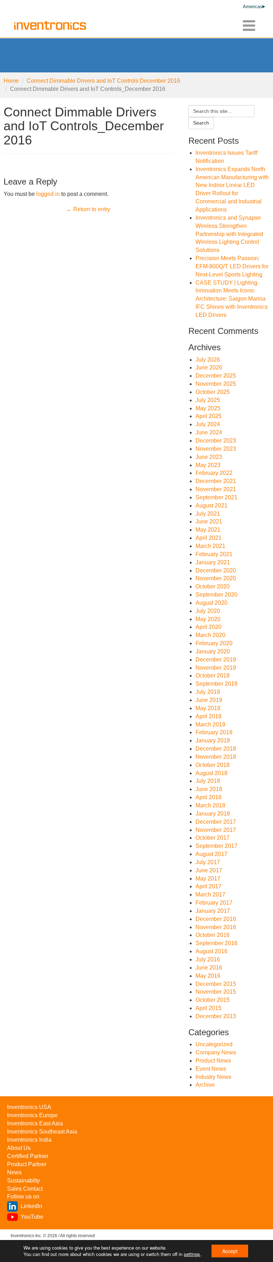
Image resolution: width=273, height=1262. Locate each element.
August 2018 (212, 773)
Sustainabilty (23, 1181)
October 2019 (213, 676)
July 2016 (208, 959)
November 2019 (216, 668)
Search (201, 123)
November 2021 (216, 489)
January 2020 (213, 651)
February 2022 (214, 473)
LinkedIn (31, 1206)
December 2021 (216, 481)
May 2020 (208, 619)
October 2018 (213, 765)
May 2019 (208, 708)
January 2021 (213, 562)
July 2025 (208, 400)
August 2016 (212, 951)
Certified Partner (27, 1156)
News (14, 1172)
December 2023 (216, 441)
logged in (48, 194)
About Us (19, 1148)
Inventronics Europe (32, 1115)
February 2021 (214, 554)
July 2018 (208, 781)
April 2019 (208, 716)
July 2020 (208, 611)
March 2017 (210, 894)
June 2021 (209, 521)
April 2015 (208, 1008)
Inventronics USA (29, 1107)
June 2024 (209, 432)
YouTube (32, 1217)
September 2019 (216, 684)
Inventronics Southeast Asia (42, 1132)
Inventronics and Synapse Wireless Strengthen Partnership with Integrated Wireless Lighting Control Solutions (229, 234)
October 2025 (213, 392)
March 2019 (210, 724)
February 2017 (214, 903)
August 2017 (212, 854)
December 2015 (216, 984)
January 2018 (213, 814)
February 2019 (214, 732)
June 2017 (209, 870)
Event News (211, 1069)
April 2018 (208, 797)
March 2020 (210, 635)
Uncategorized (214, 1044)
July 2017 (208, 862)
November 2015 (216, 992)
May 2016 (208, 976)
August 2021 (212, 506)
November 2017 (216, 830)
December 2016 (216, 919)
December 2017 (216, 822)
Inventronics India (29, 1140)
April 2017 (208, 886)
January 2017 (213, 911)
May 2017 (208, 879)
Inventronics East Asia (35, 1123)
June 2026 (209, 367)
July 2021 (208, 514)
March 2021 (210, 546)
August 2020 (212, 603)
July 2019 (208, 692)
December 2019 (216, 660)
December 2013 (216, 1016)
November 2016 (216, 927)
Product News (213, 1061)
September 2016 (216, 943)
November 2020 (216, 578)
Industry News (213, 1077)
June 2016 (209, 968)
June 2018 (209, 789)
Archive (205, 1085)
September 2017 (216, 846)
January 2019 (213, 740)
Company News (216, 1052)
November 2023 (216, 449)
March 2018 (210, 805)
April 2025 (208, 416)
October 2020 (213, 586)
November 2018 (216, 757)
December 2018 (216, 749)
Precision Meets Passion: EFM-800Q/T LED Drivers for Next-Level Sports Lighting (232, 266)
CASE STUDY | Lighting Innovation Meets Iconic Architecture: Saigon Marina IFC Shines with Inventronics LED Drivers (232, 299)
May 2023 (208, 465)
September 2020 (216, 595)
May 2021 (208, 530)
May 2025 (208, 408)
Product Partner (27, 1164)
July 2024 (208, 424)
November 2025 (216, 384)
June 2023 (209, 457)
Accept (229, 1251)
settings (192, 1254)
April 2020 (208, 627)
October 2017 (213, 838)
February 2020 (214, 643)
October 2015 (213, 1000)
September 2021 (216, 497)
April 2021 (208, 538)
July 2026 (208, 360)
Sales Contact (25, 1189)
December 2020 (216, 570)
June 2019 (209, 700)
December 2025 (216, 376)
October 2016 (213, 935)
